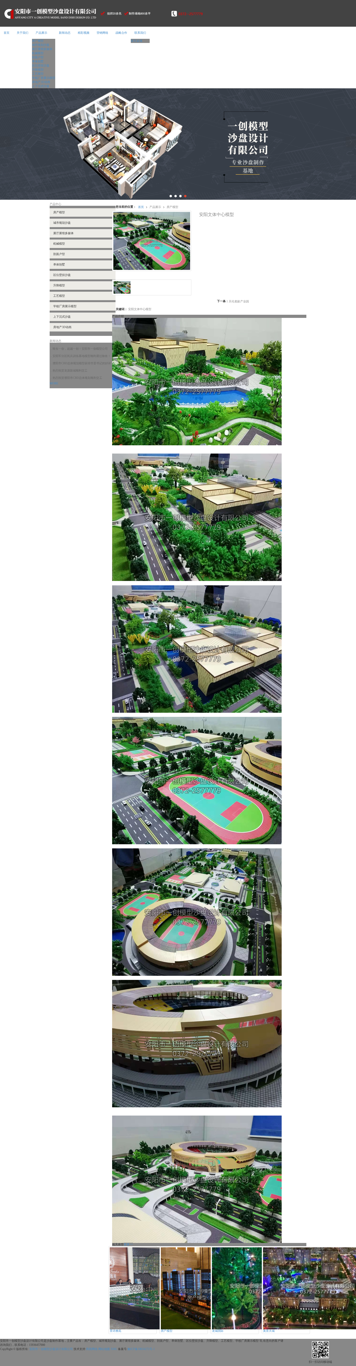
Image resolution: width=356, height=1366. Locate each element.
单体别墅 (38, 61)
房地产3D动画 (41, 82)
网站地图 (104, 1349)
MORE (54, 383)
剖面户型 (38, 57)
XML (114, 1349)
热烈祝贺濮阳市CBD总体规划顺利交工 (77, 378)
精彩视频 (83, 32)
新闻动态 (64, 32)
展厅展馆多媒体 (42, 49)
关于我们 (22, 32)
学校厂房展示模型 (43, 78)
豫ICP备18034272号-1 (141, 1349)
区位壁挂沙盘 (40, 65)
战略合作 (121, 32)
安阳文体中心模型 (139, 309)
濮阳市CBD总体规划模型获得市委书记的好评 (82, 363)
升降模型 (38, 69)
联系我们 (140, 32)
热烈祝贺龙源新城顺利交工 (70, 370)
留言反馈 (136, 40)
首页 (6, 32)
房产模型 (38, 40)
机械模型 (38, 53)
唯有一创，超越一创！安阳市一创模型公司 (80, 348)
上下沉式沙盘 (40, 86)
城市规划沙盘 (40, 45)
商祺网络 (92, 1349)
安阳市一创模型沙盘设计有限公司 (51, 1349)
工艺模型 (38, 73)
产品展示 (41, 32)
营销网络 (102, 32)
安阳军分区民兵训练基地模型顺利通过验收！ (82, 356)
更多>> (128, 1244)
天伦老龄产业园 (239, 301)
